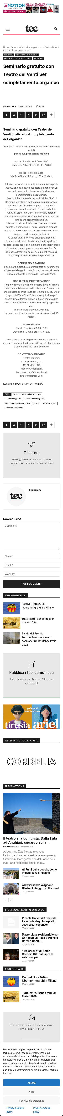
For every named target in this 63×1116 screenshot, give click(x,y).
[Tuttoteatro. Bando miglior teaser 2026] (11, 623)
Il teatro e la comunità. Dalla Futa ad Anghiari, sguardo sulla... (30, 840)
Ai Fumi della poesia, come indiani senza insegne (39, 871)
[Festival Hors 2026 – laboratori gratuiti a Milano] (11, 608)
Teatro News (38, 58)
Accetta (31, 1082)
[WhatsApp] (29, 115)
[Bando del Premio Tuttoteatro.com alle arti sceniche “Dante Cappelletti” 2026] (11, 638)
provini (36, 403)
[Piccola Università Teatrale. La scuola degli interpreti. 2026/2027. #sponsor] (11, 922)
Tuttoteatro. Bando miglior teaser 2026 (39, 994)
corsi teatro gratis (13, 398)
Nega (31, 1091)
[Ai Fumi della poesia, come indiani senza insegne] (11, 873)
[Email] (43, 115)
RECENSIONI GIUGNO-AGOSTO (21, 740)
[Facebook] (6, 115)
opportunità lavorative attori (17, 403)
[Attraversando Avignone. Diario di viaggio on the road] (11, 889)
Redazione (10, 106)
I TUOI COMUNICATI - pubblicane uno (25, 909)
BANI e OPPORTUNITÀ (29, 383)
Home (6, 47)
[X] (14, 115)
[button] (56, 29)
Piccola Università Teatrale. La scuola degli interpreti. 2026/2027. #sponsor (39, 921)
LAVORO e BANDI (14, 969)
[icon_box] (31, 455)
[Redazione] (16, 496)
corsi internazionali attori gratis (27, 394)
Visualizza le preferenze (31, 1100)
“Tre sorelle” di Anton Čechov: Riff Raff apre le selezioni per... (37, 954)
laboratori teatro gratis (34, 398)
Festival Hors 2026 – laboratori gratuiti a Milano (39, 978)
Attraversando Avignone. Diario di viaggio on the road (40, 886)
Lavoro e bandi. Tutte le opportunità (17, 58)
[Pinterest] (21, 115)
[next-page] (10, 900)
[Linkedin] (36, 115)
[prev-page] (5, 900)
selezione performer (14, 407)
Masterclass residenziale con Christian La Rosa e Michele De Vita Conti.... (40, 937)
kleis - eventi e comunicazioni (27, 55)
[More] (51, 115)
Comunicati (16, 47)
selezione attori (49, 403)
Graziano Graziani (11, 846)
